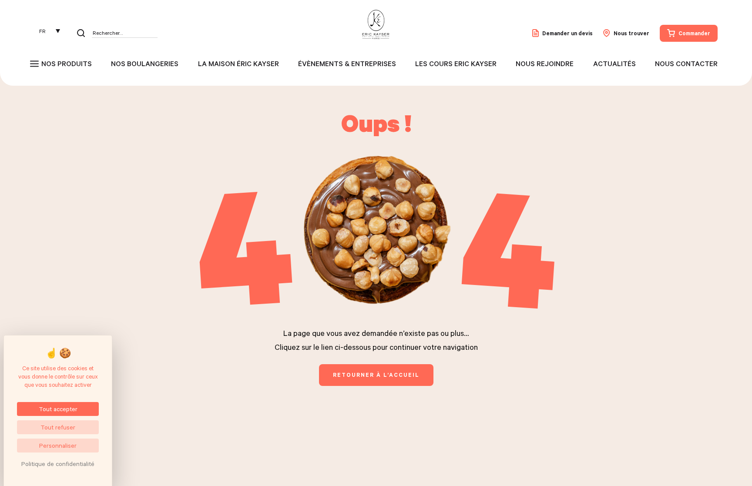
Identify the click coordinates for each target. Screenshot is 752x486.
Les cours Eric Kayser (456, 63)
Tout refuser (57, 427)
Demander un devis (567, 33)
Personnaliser (58, 445)
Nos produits (66, 63)
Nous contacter (686, 63)
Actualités (614, 63)
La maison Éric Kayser (238, 63)
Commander (694, 33)
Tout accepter (58, 408)
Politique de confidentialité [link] (57, 463)
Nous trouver (631, 33)
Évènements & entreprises (347, 63)
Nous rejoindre (545, 63)
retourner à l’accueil (376, 374)
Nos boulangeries (144, 63)
